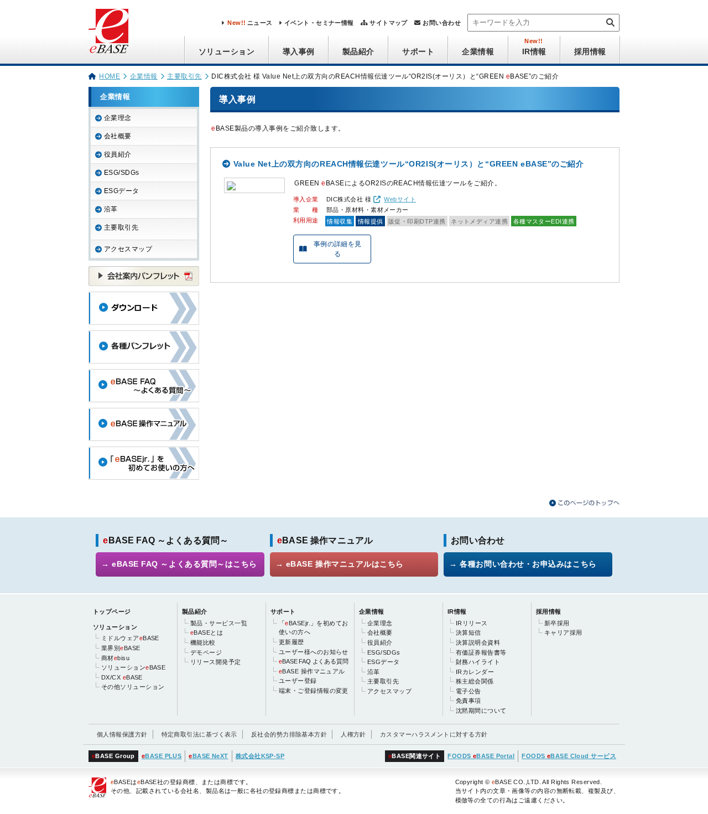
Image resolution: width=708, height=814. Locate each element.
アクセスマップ (128, 249)
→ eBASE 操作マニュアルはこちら (339, 564)
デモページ (206, 652)
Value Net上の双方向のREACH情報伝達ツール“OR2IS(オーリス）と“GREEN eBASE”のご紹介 (408, 163)
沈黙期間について (481, 710)
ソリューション (227, 51)
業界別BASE (120, 648)
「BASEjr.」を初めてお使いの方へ (313, 628)
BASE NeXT (208, 756)
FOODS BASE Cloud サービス (569, 756)
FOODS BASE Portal (480, 756)
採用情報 (590, 51)
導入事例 (299, 51)
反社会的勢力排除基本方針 (289, 734)
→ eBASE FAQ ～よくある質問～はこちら (179, 564)
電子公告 (468, 691)
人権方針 (353, 734)
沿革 (111, 209)
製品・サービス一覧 (218, 623)
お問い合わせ (442, 22)
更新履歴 (291, 642)
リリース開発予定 (215, 662)
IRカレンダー (475, 671)
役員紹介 (118, 154)
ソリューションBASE (133, 667)
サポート (418, 51)
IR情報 (534, 51)
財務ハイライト (478, 662)
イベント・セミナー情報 (318, 22)
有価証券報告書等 (481, 652)
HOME (109, 76)
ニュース (249, 22)
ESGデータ (121, 191)
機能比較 (203, 642)
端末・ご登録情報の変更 (313, 690)
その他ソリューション (132, 686)
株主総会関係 (475, 681)
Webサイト (400, 199)
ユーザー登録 (298, 680)
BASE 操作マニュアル (312, 671)
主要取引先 (184, 76)
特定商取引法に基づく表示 (199, 734)
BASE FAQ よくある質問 (313, 661)
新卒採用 (557, 623)
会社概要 (118, 136)
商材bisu (115, 658)
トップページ (112, 611)
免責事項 (468, 700)
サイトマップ (388, 22)
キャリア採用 (563, 632)
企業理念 (118, 118)
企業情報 (478, 51)
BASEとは (206, 632)
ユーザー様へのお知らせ (313, 652)
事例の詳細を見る (338, 249)
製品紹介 (358, 51)
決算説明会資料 (478, 642)
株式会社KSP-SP (260, 756)
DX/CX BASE (122, 677)
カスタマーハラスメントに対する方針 (434, 734)
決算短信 (468, 632)
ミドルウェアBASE (130, 638)
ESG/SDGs (121, 173)
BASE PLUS (161, 756)
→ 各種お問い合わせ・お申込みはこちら (522, 564)
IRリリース (472, 623)
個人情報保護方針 (122, 734)
